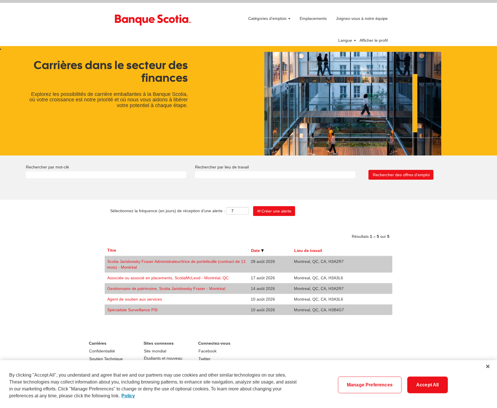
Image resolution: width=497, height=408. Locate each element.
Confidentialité (102, 351)
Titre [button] (111, 250)
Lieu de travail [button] (308, 250)
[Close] (487, 366)
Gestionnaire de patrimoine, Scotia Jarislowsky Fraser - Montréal (166, 288)
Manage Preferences (370, 384)
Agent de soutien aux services (134, 299)
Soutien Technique (106, 358)
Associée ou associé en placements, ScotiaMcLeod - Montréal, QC (168, 278)
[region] (248, 384)
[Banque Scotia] (152, 19)
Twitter (204, 358)
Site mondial (155, 351)
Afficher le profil (374, 40)
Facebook (207, 351)
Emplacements (313, 18)
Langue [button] (345, 40)
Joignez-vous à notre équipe (362, 18)
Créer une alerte (275, 211)
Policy (128, 395)
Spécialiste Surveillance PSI (132, 310)
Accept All (427, 384)
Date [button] (256, 250)
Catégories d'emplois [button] (268, 18)
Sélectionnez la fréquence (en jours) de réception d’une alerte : (167, 210)
